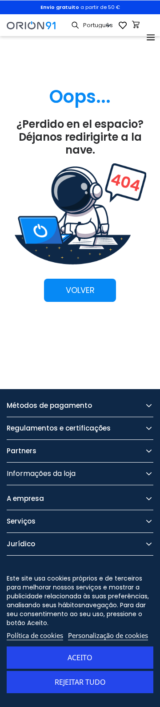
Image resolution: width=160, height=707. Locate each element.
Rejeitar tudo (80, 682)
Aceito (80, 657)
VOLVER (80, 290)
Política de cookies (35, 635)
